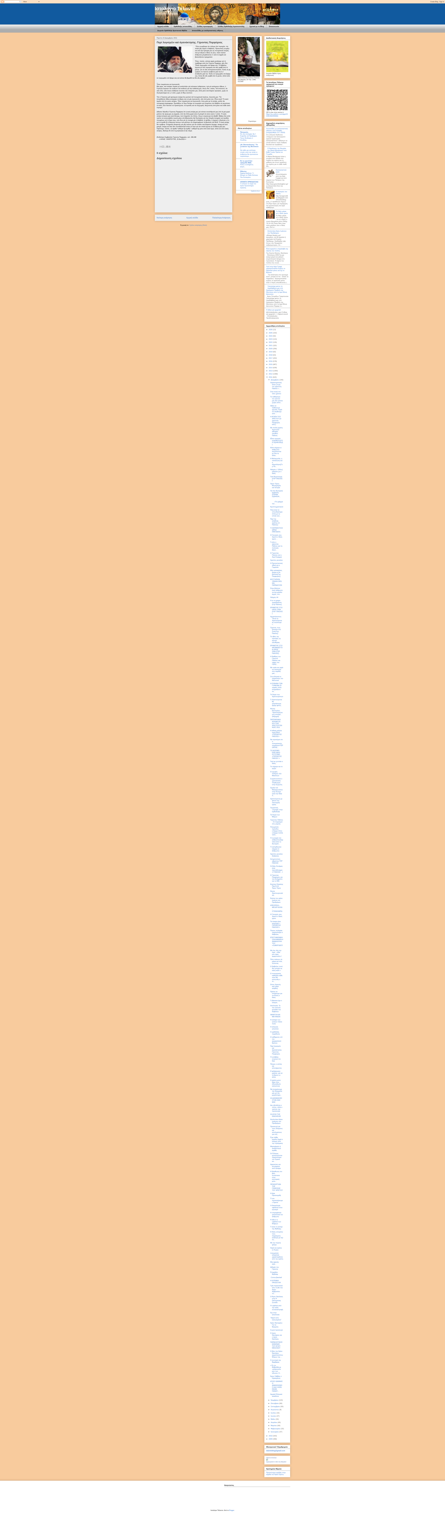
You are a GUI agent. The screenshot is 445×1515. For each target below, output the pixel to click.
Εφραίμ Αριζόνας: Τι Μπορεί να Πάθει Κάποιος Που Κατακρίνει (249, 175)
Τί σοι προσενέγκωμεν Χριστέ (276, 1200)
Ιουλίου (274, 1413)
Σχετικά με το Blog (257, 26)
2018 (271, 355)
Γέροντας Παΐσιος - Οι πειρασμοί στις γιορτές (276, 822)
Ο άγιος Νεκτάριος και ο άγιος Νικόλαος (276, 1336)
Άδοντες (243, 171)
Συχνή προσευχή (276, 1330)
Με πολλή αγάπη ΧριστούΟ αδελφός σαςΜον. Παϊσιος (276, 431)
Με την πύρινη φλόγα (275, 1244)
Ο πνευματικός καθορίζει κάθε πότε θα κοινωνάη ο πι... (276, 977)
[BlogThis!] (163, 146)
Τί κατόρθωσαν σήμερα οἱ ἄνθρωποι (275, 849)
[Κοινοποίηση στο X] (165, 146)
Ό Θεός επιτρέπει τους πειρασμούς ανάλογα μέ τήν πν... (276, 1236)
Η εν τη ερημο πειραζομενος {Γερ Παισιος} (276, 602)
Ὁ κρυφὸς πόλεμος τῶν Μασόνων (275, 774)
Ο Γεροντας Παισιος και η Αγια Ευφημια (276, 555)
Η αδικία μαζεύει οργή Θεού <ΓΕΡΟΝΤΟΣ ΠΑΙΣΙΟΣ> (276, 733)
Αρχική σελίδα (163, 26)
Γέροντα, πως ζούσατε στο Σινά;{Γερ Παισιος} (275, 630)
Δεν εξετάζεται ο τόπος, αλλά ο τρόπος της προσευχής (276, 1108)
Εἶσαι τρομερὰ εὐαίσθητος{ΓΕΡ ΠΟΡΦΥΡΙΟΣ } (276, 441)
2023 (271, 339)
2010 (271, 1436)
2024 (271, 336)
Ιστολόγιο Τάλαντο (175, 8)
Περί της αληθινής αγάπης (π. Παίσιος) (275, 522)
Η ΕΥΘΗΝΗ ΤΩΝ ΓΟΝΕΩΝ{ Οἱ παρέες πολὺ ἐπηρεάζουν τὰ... (276, 687)
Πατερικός (244, 132)
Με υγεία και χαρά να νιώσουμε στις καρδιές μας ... (276, 670)
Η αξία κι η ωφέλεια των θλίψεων (275, 1222)
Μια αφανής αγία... (274, 1263)
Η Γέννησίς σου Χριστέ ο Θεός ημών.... (276, 537)
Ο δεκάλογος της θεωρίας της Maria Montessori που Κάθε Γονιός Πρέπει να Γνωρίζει (276, 151)
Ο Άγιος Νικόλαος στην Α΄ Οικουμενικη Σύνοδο (276, 1299)
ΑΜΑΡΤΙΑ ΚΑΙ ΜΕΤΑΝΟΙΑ (275, 1016)
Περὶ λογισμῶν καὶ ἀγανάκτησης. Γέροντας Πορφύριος (276, 1050)
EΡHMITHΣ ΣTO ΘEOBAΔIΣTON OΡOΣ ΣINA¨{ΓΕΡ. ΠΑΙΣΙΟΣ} (276, 649)
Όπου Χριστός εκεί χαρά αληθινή (275, 986)
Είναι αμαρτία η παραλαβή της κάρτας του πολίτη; (277, 250)
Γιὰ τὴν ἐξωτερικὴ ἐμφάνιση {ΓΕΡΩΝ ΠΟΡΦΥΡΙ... (276, 493)
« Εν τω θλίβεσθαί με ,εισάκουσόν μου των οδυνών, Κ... (275, 1369)
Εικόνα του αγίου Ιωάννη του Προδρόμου (276, 900)
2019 (271, 352)
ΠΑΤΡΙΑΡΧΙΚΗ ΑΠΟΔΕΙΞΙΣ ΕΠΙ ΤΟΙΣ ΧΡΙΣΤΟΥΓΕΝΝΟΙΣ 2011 (276, 723)
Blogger (231, 1510)
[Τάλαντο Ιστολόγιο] (267, 1460)
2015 (271, 364)
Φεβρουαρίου (276, 1429)
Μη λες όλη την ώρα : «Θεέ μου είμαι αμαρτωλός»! (276, 953)
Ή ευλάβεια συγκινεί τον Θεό (275, 1059)
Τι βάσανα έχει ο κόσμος (276, 1001)
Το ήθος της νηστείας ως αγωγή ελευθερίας (275, 639)
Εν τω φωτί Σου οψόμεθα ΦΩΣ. (246, 162)
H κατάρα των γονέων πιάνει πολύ (276, 1022)
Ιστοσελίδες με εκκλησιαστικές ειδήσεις (207, 30)
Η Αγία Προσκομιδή (275, 1194)
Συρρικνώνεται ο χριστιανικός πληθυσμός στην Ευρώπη (276, 781)
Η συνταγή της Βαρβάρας (275, 1361)
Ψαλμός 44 (274, 597)
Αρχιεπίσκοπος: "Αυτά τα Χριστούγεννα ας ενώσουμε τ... (276, 620)
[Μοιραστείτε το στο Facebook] (167, 146)
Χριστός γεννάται (276, 560)
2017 (271, 358)
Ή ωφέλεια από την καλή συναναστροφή (276, 1307)
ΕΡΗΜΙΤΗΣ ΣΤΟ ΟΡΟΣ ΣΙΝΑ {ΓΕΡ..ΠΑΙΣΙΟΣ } (276, 610)
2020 (271, 348)
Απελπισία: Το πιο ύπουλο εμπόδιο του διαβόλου (275, 1008)
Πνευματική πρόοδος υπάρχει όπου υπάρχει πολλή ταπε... (276, 831)
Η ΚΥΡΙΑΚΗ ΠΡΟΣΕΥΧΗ (275, 1281)
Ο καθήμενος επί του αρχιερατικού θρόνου (276, 1040)
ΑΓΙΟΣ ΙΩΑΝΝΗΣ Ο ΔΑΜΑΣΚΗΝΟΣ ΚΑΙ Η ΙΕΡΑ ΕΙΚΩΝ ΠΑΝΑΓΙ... (276, 1386)
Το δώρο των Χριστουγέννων (276, 695)
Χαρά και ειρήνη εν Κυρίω (276, 1249)
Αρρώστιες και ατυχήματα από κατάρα (275, 1166)
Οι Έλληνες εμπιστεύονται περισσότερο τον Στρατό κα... (276, 1157)
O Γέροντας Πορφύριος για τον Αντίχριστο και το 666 (276, 878)
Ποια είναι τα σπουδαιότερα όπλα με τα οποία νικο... (276, 513)
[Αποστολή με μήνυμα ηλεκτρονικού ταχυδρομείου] (161, 146)
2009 (271, 1439)
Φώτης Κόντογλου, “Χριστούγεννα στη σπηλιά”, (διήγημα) (276, 712)
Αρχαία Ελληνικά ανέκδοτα (276, 1395)
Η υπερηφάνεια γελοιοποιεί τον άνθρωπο (276, 1214)
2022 (271, 342)
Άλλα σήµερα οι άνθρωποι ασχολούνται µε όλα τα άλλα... (275, 451)
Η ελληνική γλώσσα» (274, 1028)
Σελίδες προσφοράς (205, 26)
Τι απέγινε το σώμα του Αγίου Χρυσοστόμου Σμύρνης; (248, 186)
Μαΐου (273, 1419)
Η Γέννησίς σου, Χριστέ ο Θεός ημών (276, 916)
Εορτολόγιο (252, 121)
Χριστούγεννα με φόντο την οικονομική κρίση (276, 801)
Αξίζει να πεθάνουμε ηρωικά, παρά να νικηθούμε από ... (276, 409)
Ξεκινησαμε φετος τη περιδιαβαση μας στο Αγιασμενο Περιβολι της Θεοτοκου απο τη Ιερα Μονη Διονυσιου (276, 290)
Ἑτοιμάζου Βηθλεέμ (274, 1273)
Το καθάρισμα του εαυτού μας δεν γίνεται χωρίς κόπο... (276, 399)
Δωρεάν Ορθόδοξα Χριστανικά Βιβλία (172, 30)
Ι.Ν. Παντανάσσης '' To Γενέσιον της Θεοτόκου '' (249, 146)
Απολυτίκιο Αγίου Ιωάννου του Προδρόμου (276, 232)
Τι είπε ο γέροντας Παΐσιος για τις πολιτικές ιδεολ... (276, 546)
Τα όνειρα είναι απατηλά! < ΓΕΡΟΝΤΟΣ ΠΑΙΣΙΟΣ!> (275, 924)
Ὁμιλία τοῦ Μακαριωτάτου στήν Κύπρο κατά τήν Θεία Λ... (276, 791)
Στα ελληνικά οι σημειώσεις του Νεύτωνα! (276, 678)
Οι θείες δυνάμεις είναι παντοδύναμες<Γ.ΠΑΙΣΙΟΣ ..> (276, 869)
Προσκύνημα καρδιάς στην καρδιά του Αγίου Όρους (276, 1473)
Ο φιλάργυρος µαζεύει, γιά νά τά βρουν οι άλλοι (276, 1074)
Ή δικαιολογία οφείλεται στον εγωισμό (276, 1207)
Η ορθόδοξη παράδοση (275, 1033)
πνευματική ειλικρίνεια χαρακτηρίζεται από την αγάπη (276, 1256)
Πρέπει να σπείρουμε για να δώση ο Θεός (276, 994)
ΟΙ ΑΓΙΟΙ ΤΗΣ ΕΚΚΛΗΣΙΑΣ (275, 1115)
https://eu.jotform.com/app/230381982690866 (277, 115)
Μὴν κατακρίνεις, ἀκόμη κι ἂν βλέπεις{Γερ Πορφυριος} (276, 573)
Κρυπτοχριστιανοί (276, 507)
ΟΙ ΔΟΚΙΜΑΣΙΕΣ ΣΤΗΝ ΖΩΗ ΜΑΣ (276, 1100)
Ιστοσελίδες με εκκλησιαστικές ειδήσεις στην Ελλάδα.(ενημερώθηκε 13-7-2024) (277, 130)
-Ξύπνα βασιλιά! (276, 1277)
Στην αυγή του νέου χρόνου (275, 392)
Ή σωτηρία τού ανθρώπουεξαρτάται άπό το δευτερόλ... (276, 841)
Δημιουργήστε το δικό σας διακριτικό (276, 1461)
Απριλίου (274, 1422)
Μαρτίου (274, 1425)
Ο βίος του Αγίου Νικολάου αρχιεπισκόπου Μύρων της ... (276, 1354)
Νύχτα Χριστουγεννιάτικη (276, 893)
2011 (271, 377)
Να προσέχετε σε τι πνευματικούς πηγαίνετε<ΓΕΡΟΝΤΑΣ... (276, 743)
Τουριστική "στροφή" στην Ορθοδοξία (276, 810)
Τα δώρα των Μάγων (275, 816)
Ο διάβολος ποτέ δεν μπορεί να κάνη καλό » (276, 968)
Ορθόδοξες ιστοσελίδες (183, 26)
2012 (271, 374)
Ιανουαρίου (275, 1432)
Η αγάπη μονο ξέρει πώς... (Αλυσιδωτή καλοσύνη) (275, 1083)
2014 (271, 368)
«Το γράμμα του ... (276, 502)
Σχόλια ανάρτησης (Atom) (198, 225)
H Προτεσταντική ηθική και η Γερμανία (276, 565)
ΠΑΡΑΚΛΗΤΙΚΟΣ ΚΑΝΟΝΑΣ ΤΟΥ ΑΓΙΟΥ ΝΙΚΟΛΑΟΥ (276, 1345)
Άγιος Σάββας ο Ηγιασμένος (276, 1377)
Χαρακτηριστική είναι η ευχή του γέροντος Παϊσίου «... (276, 385)
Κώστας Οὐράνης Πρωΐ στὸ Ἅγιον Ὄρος (276, 886)
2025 (271, 333)
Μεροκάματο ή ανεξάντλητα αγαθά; (275, 1148)
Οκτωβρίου (275, 1403)
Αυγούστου (275, 1410)
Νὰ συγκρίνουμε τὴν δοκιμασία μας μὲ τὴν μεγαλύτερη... (276, 1092)
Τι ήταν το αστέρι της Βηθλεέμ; (276, 1228)
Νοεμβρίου (275, 1400)
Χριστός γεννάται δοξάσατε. (276, 855)
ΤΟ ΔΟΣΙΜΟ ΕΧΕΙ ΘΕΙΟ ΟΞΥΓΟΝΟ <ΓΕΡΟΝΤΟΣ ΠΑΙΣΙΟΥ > (276, 754)
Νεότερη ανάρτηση (164, 218)
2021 (271, 345)
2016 (271, 361)
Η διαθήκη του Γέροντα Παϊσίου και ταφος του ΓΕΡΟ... (275, 660)
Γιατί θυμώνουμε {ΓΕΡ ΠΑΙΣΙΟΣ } (276, 478)
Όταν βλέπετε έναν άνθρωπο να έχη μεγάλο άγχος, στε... (276, 591)
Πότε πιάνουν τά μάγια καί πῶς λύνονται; (276, 961)
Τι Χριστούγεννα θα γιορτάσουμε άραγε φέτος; (276, 702)
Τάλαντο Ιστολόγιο (271, 1457)
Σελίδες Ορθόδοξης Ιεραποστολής (231, 26)
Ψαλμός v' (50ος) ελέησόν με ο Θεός (276, 471)
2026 (271, 329)
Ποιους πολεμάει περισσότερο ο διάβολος (276, 932)
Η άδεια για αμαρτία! (273, 310)
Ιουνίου (274, 1416)
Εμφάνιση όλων (255, 191)
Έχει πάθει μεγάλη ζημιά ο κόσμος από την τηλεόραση (276, 1140)
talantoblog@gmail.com (275, 1451)
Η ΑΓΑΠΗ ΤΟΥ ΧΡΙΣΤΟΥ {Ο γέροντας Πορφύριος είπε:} (275, 420)
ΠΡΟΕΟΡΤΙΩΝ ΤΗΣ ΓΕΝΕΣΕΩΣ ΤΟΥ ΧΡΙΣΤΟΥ (276, 1187)
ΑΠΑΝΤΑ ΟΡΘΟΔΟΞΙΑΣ (249, 182)
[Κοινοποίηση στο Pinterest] (169, 146)
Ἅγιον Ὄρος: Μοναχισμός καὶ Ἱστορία (275, 486)
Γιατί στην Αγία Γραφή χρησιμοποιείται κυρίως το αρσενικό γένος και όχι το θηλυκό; (275, 269)
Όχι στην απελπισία (274, 1314)
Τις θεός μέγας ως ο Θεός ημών (282, 212)
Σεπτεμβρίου (275, 1406)
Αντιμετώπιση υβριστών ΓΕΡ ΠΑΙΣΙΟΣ (276, 861)
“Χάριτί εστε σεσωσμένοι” (275, 1319)
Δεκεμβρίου (275, 380)
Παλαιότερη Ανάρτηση (221, 218)
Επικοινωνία (274, 26)
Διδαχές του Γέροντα (274, 1268)
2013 (271, 371)
